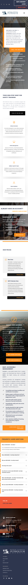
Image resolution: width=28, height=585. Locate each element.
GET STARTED (19, 234)
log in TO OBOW (18, 58)
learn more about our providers (16, 427)
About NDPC (5, 558)
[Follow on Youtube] (9, 4)
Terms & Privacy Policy (7, 570)
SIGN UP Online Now (17, 113)
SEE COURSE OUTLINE (14, 354)
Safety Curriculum (14, 126)
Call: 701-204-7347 (17, 49)
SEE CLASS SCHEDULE (14, 360)
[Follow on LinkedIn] (7, 4)
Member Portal (6, 568)
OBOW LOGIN (22, 7)
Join (4, 560)
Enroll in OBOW (17, 54)
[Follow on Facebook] (1, 4)
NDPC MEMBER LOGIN (21, 3)
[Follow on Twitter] (6, 578)
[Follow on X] (4, 4)
